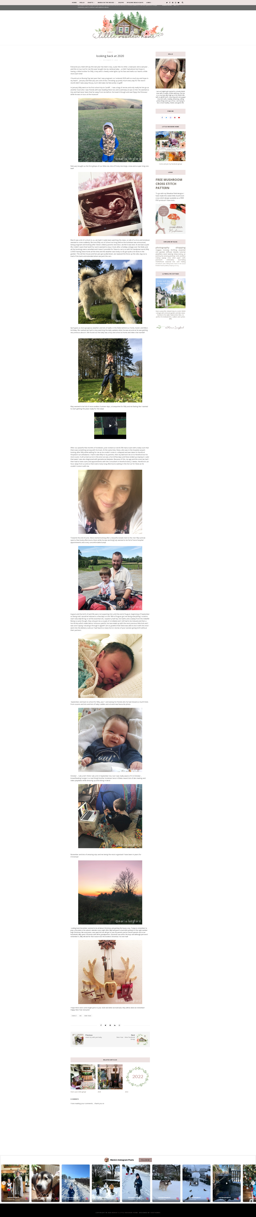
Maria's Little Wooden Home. (125, 1212)
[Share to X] (105, 1025)
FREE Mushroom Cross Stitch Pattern (169, 184)
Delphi (121, 2)
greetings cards (174, 256)
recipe (171, 265)
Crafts (90, 2)
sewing (170, 254)
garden (162, 252)
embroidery (170, 260)
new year (87, 1015)
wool (165, 254)
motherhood (160, 262)
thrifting (174, 250)
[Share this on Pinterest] (110, 1025)
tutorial (183, 252)
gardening (176, 265)
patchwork (159, 260)
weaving (166, 256)
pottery (166, 265)
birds (172, 264)
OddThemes (155, 1212)
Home (74, 2)
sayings (164, 258)
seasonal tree (170, 262)
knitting (180, 254)
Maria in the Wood (106, 2)
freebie (158, 265)
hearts (162, 265)
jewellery (159, 254)
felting (168, 264)
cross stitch (172, 258)
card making (181, 262)
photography (162, 247)
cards (164, 264)
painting (158, 256)
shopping (181, 247)
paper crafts (181, 258)
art (185, 254)
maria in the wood (180, 264)
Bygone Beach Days (135, 2)
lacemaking (182, 260)
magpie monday (162, 250)
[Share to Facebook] (101, 1025)
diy (162, 256)
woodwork (159, 264)
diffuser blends (172, 252)
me (81, 1015)
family (110, 52)
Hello (82, 2)
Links (148, 2)
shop (176, 254)
